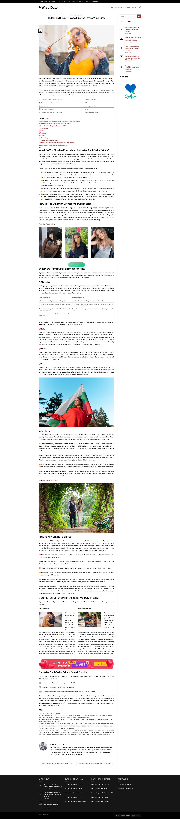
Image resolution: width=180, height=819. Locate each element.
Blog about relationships (125, 788)
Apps (129, 7)
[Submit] (139, 16)
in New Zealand (43, 1)
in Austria (87, 1)
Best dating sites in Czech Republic (102, 793)
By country (120, 7)
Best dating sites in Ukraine (100, 801)
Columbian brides (51, 480)
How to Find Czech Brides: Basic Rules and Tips (57, 763)
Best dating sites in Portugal (100, 784)
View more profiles (76, 265)
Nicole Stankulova (46, 177)
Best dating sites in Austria (73, 797)
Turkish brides (50, 224)
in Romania (72, 1)
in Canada (52, 1)
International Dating (76, 15)
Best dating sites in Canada (73, 788)
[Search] (140, 7)
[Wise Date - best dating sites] (48, 7)
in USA (58, 1)
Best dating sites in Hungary (100, 797)
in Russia (64, 1)
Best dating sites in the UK (73, 784)
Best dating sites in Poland (99, 788)
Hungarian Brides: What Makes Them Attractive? (95, 763)
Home (111, 7)
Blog (134, 7)
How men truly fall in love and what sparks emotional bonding (133, 38)
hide (47, 118)
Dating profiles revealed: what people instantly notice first (132, 67)
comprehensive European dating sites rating (98, 591)
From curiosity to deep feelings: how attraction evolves (132, 48)
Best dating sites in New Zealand (75, 801)
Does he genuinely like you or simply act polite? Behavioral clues (132, 58)
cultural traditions (99, 159)
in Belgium (80, 1)
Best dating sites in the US (73, 793)
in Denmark (95, 1)
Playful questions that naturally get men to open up (132, 29)
